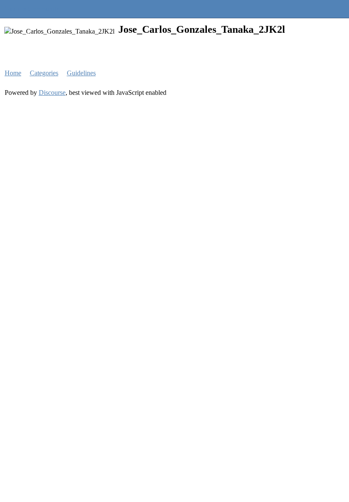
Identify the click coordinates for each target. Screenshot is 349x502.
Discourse (52, 92)
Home (13, 73)
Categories (44, 73)
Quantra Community (32, 8)
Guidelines (81, 73)
